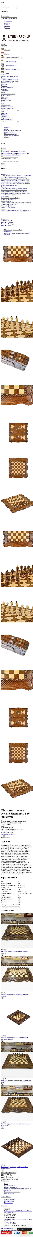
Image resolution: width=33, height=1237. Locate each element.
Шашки (6, 137)
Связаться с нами (6, 1230)
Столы (11, 183)
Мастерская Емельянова (7, 191)
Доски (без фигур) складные (8, 204)
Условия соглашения (10, 1187)
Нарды (6, 129)
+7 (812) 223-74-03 (9, 1222)
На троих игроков (12, 182)
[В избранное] (2, 836)
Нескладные (26, 182)
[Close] (1, 15)
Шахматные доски (9, 132)
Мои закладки (8, 1203)
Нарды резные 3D (18, 191)
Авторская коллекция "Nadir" (19, 177)
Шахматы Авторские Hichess (13, 175)
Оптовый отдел (16, 154)
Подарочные (18, 193)
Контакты (7, 23)
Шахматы (7, 127)
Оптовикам (7, 1190)
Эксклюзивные (20, 183)
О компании (8, 21)
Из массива (13, 190)
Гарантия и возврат (24, 153)
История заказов (9, 1201)
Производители (9, 1193)
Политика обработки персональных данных (17, 1188)
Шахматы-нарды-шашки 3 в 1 (13, 130)
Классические (15, 180)
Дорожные (20, 179)
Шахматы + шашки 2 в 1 (11, 135)
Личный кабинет (9, 1199)
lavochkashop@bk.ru (7, 1228)
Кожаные (24, 190)
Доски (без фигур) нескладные (23, 202)
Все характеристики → (8, 834)
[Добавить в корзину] (2, 955)
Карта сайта (14, 1230)
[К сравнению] (4, 836)
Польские (23, 175)
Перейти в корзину (6, 119)
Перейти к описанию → (13, 822)
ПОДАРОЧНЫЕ (5, 183)
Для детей (14, 179)
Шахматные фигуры (10, 134)
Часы (14, 183)
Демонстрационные (6, 179)
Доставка (7, 28)
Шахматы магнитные (11, 185)
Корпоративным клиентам (12, 1192)
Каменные (9, 180)
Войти (3, 163)
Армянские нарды (16, 188)
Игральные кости (5, 190)
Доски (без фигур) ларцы (8, 202)
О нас (6, 1184)
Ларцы (21, 180)
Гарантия (7, 26)
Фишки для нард (9, 194)
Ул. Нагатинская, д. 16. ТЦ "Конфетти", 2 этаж (18, 1211)
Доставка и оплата (6, 154)
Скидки (6, 24)
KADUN (3, 175)
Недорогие (20, 182)
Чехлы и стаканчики (19, 194)
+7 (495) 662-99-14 (9, 1212)
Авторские (8, 188)
